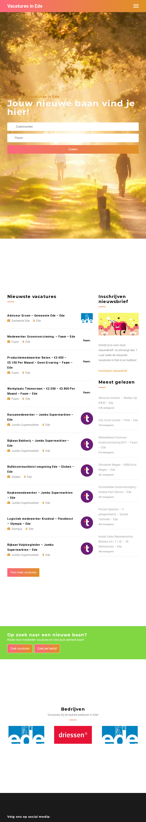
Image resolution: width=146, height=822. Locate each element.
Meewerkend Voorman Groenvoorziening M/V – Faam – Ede (117, 442)
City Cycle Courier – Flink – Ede (118, 420)
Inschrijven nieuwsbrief (112, 371)
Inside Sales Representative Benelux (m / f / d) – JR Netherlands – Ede (115, 541)
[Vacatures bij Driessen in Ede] (26, 735)
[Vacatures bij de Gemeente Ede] (73, 735)
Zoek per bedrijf (47, 648)
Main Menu (136, 6)
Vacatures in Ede (24, 6)
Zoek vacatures (20, 648)
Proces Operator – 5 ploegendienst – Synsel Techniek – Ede (113, 514)
